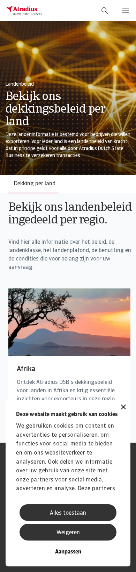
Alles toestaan (68, 513)
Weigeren (68, 533)
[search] (104, 10)
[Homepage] (24, 10)
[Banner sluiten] (123, 408)
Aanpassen (68, 552)
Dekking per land (34, 184)
